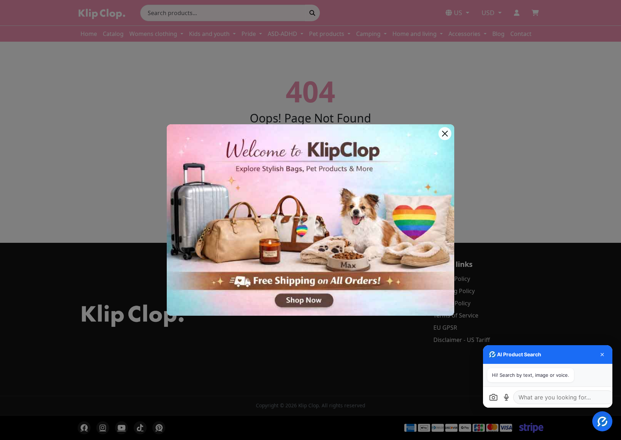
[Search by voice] (506, 397)
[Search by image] (493, 397)
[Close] (444, 133)
